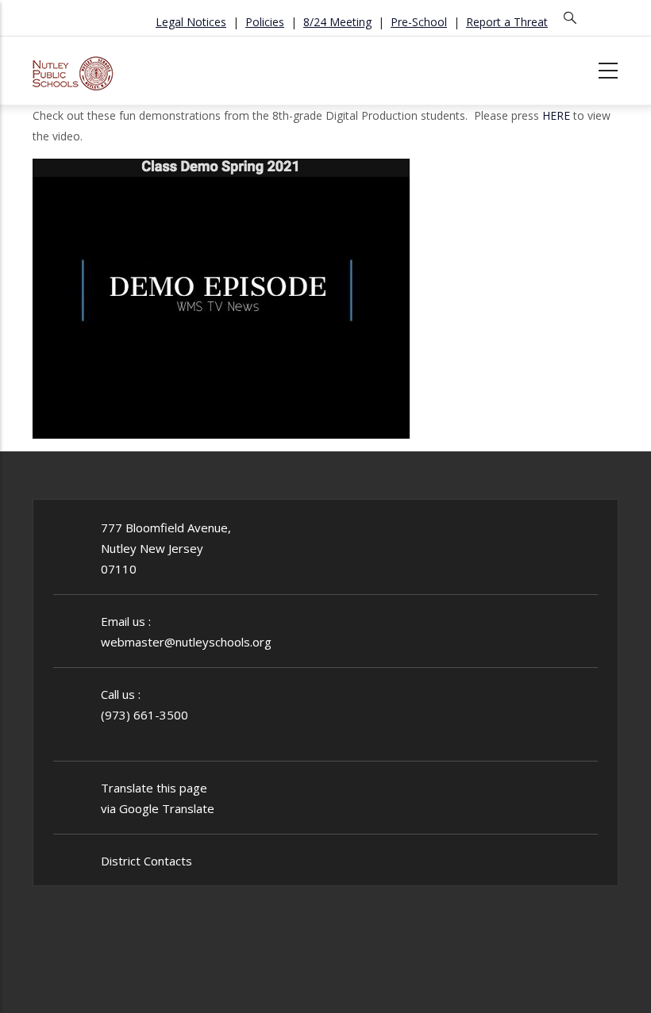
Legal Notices (191, 21)
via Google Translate (157, 808)
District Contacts (146, 861)
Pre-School (419, 21)
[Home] (73, 67)
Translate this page (154, 788)
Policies (264, 21)
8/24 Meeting (337, 21)
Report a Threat (507, 21)
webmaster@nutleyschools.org (186, 642)
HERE (556, 115)
